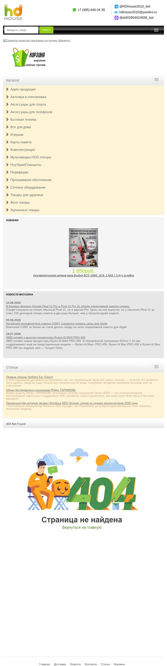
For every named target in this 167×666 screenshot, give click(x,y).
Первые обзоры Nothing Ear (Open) (29, 377)
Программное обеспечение (30, 180)
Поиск (46, 30)
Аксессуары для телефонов (30, 112)
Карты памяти (20, 142)
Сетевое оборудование (27, 187)
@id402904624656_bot (136, 17)
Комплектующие (22, 149)
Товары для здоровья (26, 195)
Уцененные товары (24, 210)
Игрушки (16, 134)
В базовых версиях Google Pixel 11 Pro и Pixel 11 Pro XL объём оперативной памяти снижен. (68, 306)
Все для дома (20, 127)
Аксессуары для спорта (27, 104)
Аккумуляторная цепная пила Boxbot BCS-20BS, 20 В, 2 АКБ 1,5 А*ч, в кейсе (83, 275)
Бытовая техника (22, 119)
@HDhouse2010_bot (134, 6)
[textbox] (21, 30)
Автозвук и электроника (27, 97)
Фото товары (19, 202)
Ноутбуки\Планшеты (25, 165)
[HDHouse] (13, 6)
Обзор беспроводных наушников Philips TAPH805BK (41, 390)
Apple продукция (22, 89)
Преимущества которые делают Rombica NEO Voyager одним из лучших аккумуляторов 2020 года (72, 403)
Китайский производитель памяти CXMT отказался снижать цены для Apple (56, 323)
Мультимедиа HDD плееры (30, 157)
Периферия (18, 172)
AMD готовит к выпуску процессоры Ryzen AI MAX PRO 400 (45, 337)
